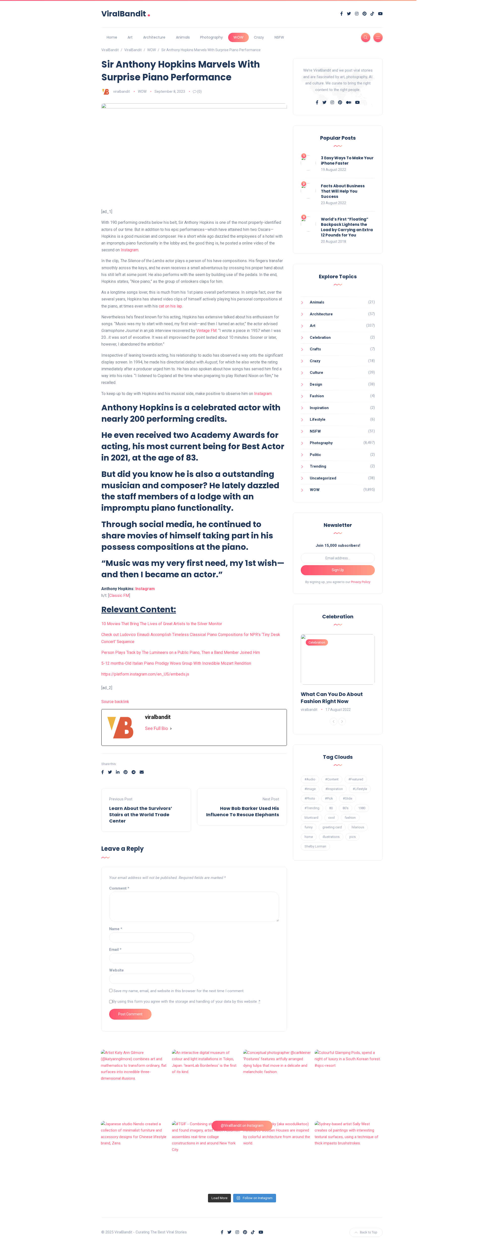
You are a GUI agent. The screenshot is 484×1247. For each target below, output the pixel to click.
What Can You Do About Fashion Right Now (332, 698)
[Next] (342, 721)
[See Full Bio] (171, 729)
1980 (361, 808)
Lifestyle (317, 419)
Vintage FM (206, 330)
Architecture (154, 37)
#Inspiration (334, 789)
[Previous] (333, 721)
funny (309, 827)
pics (352, 837)
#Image (310, 789)
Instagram (129, 250)
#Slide (347, 798)
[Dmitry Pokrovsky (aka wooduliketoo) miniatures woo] (277, 1155)
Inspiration (319, 408)
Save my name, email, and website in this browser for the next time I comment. (178, 991)
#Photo (310, 798)
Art (130, 37)
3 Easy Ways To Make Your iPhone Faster (347, 160)
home (309, 837)
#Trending (312, 808)
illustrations (331, 837)
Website (116, 970)
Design (316, 384)
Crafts (315, 349)
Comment (119, 888)
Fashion (317, 396)
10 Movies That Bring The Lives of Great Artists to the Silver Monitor (161, 623)
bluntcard (311, 817)
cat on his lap (170, 306)
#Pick (329, 798)
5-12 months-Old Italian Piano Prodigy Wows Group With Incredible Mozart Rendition (176, 663)
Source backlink (115, 701)
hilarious (358, 827)
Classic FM (119, 595)
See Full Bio (156, 728)
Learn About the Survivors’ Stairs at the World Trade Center (140, 814)
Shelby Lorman (315, 846)
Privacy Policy (360, 582)
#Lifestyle (360, 789)
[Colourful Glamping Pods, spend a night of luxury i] (349, 1084)
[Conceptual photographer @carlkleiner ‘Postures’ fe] (277, 1084)
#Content (332, 779)
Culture (316, 372)
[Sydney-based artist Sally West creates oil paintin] (349, 1155)
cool (331, 817)
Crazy (259, 37)
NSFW (279, 37)
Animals (183, 37)
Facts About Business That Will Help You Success (343, 191)
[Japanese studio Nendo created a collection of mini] (135, 1155)
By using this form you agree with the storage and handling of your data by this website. (186, 1001)
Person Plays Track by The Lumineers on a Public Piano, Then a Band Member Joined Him (180, 652)
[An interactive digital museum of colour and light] (206, 1084)
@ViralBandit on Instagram (242, 1125)
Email (115, 949)
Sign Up (338, 570)
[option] (338, 673)
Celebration (320, 337)
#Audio (310, 779)
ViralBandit (125, 13)
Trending (318, 466)
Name (115, 929)
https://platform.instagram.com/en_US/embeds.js (145, 674)
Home (112, 37)
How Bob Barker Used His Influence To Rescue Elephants (242, 811)
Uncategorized (323, 478)
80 (331, 808)
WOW (238, 37)
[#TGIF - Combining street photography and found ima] (206, 1155)
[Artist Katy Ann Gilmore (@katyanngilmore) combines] (135, 1084)
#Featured (355, 779)
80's (345, 808)
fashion (350, 817)
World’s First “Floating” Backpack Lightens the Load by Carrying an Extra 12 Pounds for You (347, 227)
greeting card (332, 827)
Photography (211, 37)
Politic (315, 454)
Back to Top (368, 1232)
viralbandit (121, 91)
